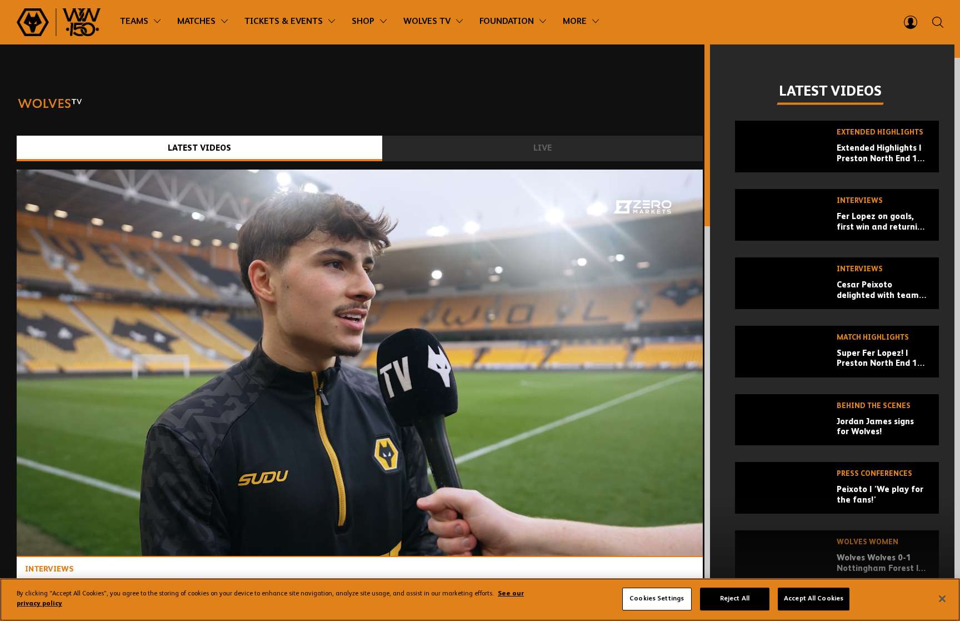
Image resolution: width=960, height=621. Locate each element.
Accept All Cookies (813, 598)
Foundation (506, 21)
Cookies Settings (656, 598)
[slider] (360, 518)
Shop (363, 21)
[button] (363, 366)
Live (542, 148)
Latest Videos (199, 148)
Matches (196, 21)
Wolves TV (427, 21)
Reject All (734, 598)
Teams (134, 21)
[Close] (942, 599)
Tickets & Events (283, 21)
